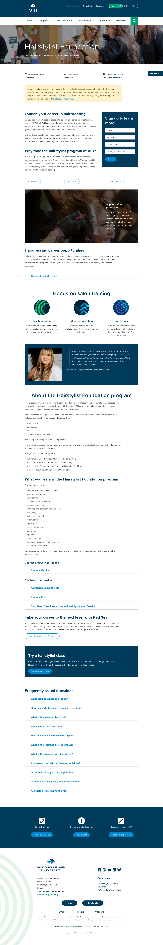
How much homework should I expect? (52, 735)
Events (63, 912)
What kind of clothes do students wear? (53, 744)
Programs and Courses (33, 55)
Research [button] (121, 20)
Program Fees (39, 597)
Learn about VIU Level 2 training (42, 636)
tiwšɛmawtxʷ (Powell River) (109, 890)
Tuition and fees (114, 181)
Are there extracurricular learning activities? (55, 763)
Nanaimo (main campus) (108, 883)
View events (81, 835)
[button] (155, 73)
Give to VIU (93, 903)
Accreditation (60, 926)
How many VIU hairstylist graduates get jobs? (56, 708)
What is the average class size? (48, 717)
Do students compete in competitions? (52, 772)
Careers (99, 912)
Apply (116, 6)
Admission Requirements (45, 587)
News (69, 903)
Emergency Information (82, 926)
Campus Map (43, 894)
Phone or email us (42, 835)
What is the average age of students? (52, 754)
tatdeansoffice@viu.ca (64, 99)
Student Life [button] (85, 20)
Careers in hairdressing (44, 276)
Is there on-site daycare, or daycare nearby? (55, 781)
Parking (54, 894)
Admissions (32, 181)
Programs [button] (44, 20)
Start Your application (121, 835)
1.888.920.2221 (59, 891)
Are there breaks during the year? (49, 790)
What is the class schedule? (46, 726)
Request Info (131, 6)
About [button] (29, 20)
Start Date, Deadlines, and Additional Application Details (63, 606)
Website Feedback (100, 926)
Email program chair (40, 671)
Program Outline (40, 570)
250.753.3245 (43, 891)
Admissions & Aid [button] (64, 20)
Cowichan (101, 887)
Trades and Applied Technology (68, 55)
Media (80, 912)
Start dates (72, 181)
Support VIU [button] (104, 20)
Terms (69, 926)
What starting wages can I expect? (50, 698)
